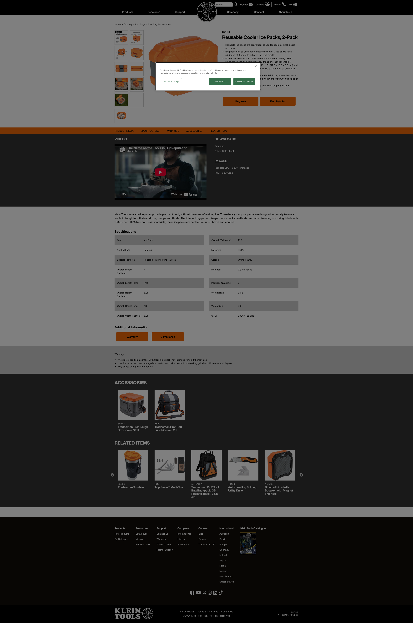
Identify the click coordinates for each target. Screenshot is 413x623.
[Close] (255, 66)
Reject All (220, 81)
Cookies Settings (171, 81)
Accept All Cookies (244, 81)
